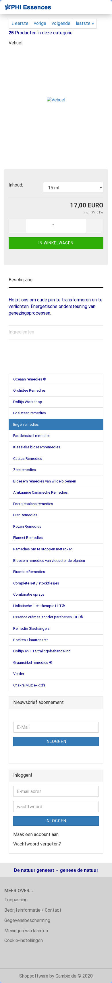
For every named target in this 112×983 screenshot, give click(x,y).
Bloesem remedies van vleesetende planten (49, 560)
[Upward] (96, 974)
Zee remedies (24, 470)
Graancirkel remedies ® (32, 662)
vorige (40, 23)
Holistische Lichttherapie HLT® (39, 606)
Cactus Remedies (27, 458)
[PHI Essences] (26, 7)
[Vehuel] (56, 94)
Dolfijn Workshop (27, 402)
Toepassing (16, 899)
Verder (18, 674)
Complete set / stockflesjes (36, 583)
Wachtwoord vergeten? (37, 844)
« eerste (19, 23)
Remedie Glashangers (31, 628)
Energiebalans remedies (33, 504)
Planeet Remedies (28, 537)
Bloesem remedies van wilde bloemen (44, 481)
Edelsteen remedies (29, 413)
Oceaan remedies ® (29, 379)
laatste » (85, 23)
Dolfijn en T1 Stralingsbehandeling (42, 651)
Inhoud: (16, 185)
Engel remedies (26, 424)
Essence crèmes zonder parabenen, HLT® (48, 617)
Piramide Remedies (29, 572)
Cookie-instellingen (23, 940)
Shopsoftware (33, 976)
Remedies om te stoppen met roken (43, 549)
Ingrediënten (21, 332)
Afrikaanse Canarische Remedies (40, 492)
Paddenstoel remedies (32, 435)
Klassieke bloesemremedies (36, 447)
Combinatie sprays (28, 594)
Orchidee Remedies (29, 390)
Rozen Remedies (27, 526)
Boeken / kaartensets (31, 640)
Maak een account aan (36, 834)
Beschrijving (20, 279)
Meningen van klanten (26, 930)
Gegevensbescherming (27, 920)
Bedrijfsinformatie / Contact (32, 910)
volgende (61, 23)
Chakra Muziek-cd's (29, 685)
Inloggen (56, 741)
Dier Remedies (25, 515)
